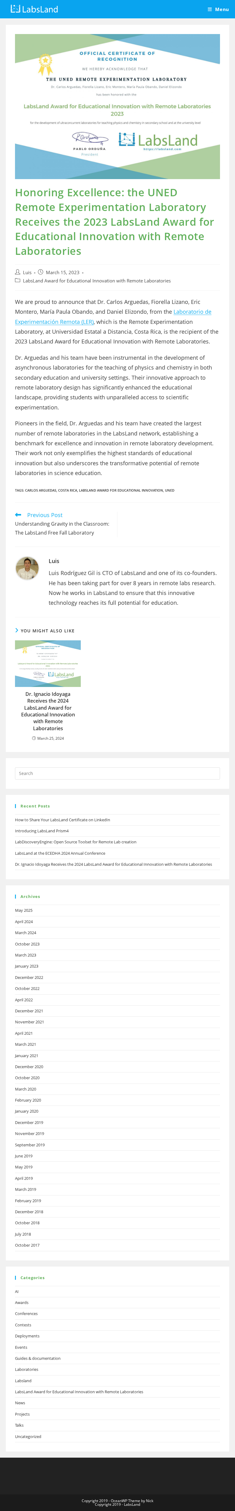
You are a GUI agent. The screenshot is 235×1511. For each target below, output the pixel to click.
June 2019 (23, 1156)
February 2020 (28, 1100)
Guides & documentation (38, 1358)
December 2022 (29, 977)
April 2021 (24, 1033)
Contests (23, 1325)
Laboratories (26, 1369)
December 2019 (29, 1122)
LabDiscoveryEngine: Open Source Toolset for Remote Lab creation (75, 842)
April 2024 (24, 921)
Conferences (26, 1313)
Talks (19, 1425)
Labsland (23, 1380)
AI (17, 1291)
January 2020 (26, 1111)
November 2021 (29, 1022)
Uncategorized (28, 1436)
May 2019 (23, 1167)
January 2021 (26, 1055)
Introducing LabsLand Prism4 (42, 831)
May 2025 (23, 910)
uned (169, 490)
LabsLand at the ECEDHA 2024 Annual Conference (60, 853)
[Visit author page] (27, 567)
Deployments (27, 1336)
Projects (22, 1414)
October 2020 (27, 1077)
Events (21, 1347)
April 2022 (24, 1000)
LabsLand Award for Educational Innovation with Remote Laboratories (97, 281)
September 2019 (30, 1145)
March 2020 (25, 1089)
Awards (21, 1302)
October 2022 (27, 988)
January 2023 (26, 966)
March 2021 (25, 1044)
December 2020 (29, 1066)
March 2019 (25, 1189)
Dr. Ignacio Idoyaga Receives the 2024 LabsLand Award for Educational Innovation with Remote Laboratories (48, 711)
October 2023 (27, 944)
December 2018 (29, 1211)
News (20, 1403)
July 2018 (23, 1234)
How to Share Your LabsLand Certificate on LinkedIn (62, 820)
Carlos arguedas (40, 490)
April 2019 (24, 1178)
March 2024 (25, 932)
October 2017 (27, 1245)
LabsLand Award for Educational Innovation (121, 490)
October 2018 (27, 1222)
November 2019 (29, 1133)
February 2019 (28, 1200)
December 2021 (29, 1011)
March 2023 (25, 955)
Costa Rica (67, 490)
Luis (27, 272)
